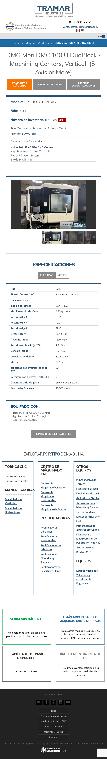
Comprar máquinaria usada (54, 716)
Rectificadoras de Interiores (51, 547)
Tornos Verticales (15, 476)
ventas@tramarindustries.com (80, 26)
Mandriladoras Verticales (13, 501)
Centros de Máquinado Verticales (53, 485)
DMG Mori (30, 133)
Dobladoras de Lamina (89, 493)
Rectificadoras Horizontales (49, 538)
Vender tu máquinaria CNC (53, 721)
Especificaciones (50, 84)
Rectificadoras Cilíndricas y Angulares (49, 558)
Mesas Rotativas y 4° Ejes (88, 518)
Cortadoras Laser (86, 512)
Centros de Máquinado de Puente (53, 507)
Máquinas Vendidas (37, 43)
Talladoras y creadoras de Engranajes (83, 579)
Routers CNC (83, 552)
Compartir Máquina (19, 84)
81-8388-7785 (80, 22)
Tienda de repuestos (53, 726)
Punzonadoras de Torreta (86, 481)
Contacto (53, 737)
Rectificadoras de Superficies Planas (51, 568)
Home (16, 43)
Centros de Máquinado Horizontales (48, 496)
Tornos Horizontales (16, 480)
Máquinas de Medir (87, 488)
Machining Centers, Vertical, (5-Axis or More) (41, 127)
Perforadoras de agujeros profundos (87, 527)
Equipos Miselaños (87, 570)
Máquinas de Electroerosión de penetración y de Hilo (88, 538)
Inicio (53, 710)
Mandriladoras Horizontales (13, 510)
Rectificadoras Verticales (49, 529)
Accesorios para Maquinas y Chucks (87, 505)
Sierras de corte (85, 547)
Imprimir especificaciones (84, 84)
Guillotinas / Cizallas (87, 498)
